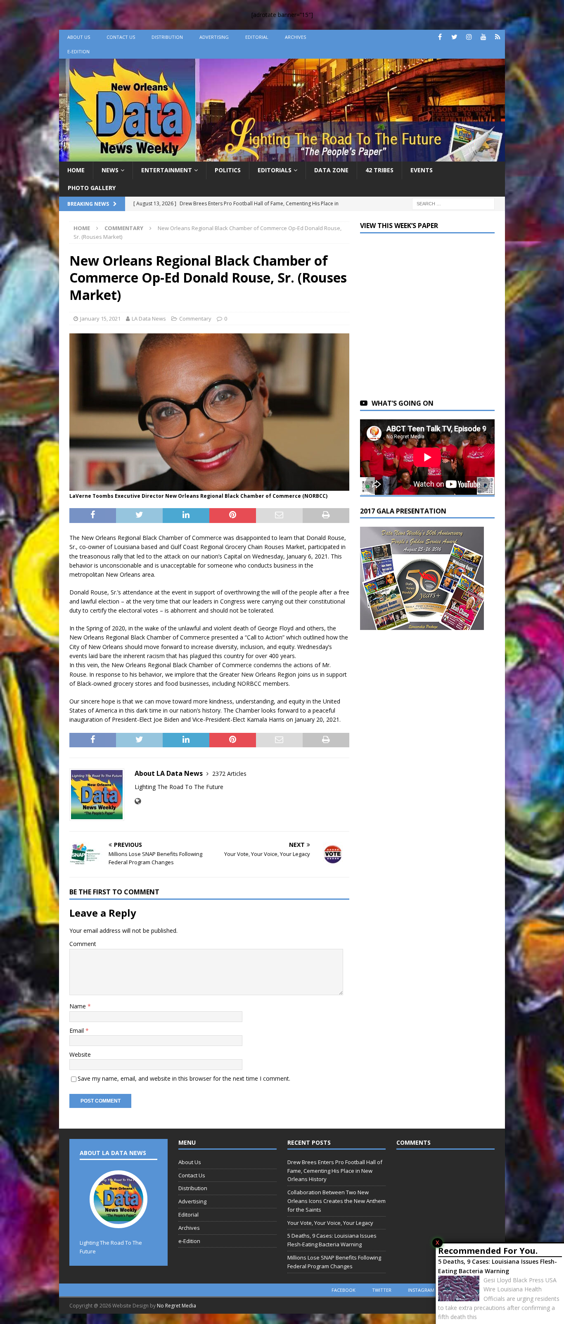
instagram (421, 1290)
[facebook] (440, 37)
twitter (381, 1290)
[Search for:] (453, 203)
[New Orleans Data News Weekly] (282, 157)
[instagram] (469, 37)
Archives (295, 37)
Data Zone (331, 170)
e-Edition (78, 51)
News (110, 170)
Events (421, 170)
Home (76, 170)
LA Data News (149, 318)
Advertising (214, 37)
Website (80, 1054)
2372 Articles (229, 773)
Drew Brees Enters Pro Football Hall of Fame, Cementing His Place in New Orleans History (334, 1170)
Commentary (195, 318)
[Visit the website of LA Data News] (138, 801)
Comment (82, 944)
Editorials (274, 170)
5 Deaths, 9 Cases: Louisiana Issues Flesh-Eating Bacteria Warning (497, 1265)
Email (77, 1030)
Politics (228, 170)
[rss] (498, 37)
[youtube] (483, 37)
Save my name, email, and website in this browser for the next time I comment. (184, 1078)
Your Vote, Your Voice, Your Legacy (330, 1223)
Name (78, 1006)
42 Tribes (379, 170)
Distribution (167, 37)
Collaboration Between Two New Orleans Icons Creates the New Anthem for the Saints (336, 1201)
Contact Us (121, 37)
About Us (78, 37)
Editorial (256, 37)
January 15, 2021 (100, 318)
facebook (343, 1290)
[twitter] (454, 37)
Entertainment (166, 170)
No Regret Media (176, 1305)
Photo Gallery (92, 188)
